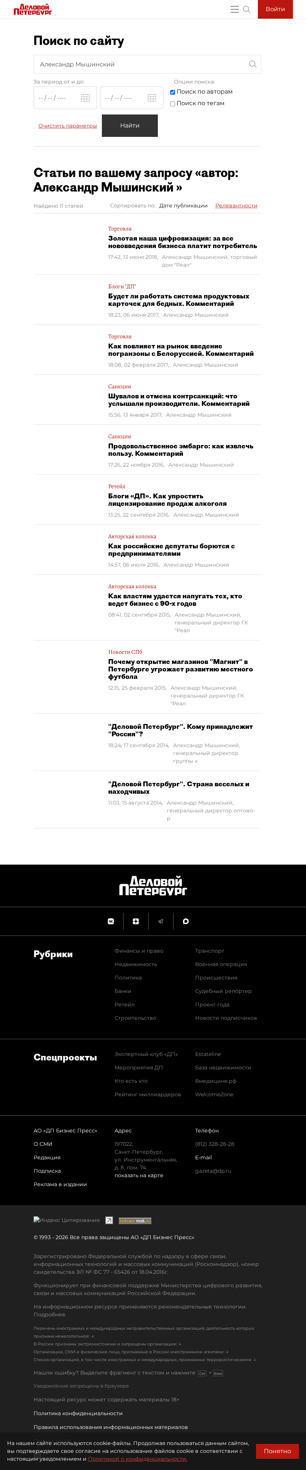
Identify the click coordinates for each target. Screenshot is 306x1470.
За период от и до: (59, 81)
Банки (123, 991)
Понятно (277, 1451)
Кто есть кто (131, 1081)
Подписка (47, 1170)
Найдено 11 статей (58, 206)
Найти (130, 125)
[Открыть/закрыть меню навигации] (234, 9)
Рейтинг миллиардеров (148, 1094)
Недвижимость (136, 964)
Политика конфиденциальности (78, 1413)
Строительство (135, 1018)
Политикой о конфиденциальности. (137, 1458)
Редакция (47, 1157)
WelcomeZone (214, 1094)
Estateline (208, 1054)
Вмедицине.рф (216, 1081)
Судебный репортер (223, 991)
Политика (128, 977)
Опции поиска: (194, 81)
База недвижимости (223, 1067)
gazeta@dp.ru (213, 1170)
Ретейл (125, 1004)
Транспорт (209, 950)
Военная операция (221, 964)
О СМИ (43, 1144)
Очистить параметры (67, 125)
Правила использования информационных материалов (111, 1427)
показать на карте (139, 1175)
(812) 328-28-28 (214, 1144)
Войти (275, 9)
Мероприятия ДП (139, 1067)
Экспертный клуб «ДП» (146, 1054)
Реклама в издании (60, 1184)
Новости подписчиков (226, 1018)
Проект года (212, 1004)
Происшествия (216, 977)
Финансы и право (139, 950)
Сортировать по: (133, 205)
